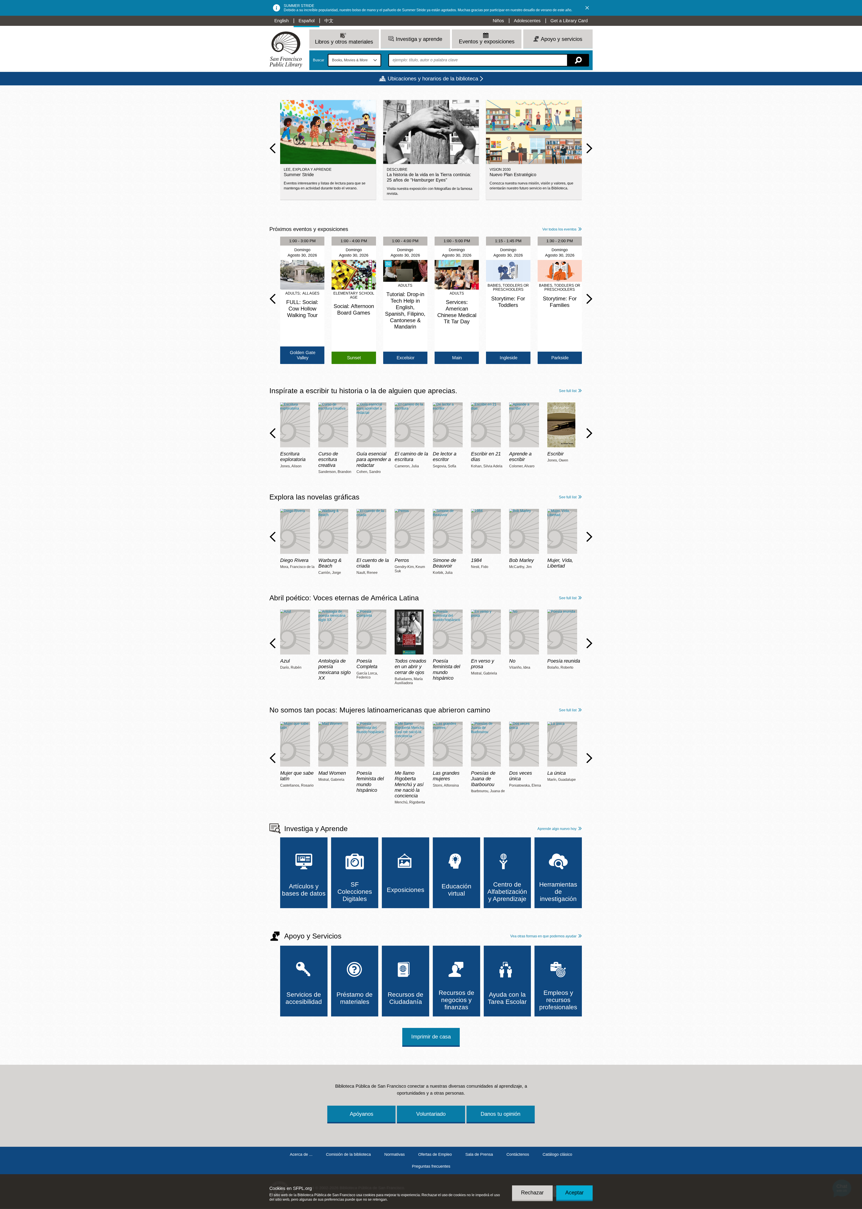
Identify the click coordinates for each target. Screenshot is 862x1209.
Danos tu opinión (500, 1114)
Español (306, 20)
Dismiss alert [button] (587, 8)
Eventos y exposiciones (487, 41)
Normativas (394, 1154)
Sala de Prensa (479, 1154)
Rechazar (532, 1192)
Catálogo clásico (557, 1154)
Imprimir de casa (431, 1037)
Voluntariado (431, 1114)
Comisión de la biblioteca (348, 1154)
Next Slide (589, 148)
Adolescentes (527, 20)
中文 (328, 20)
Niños (498, 20)
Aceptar (574, 1192)
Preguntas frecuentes (431, 1166)
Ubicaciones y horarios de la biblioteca (433, 78)
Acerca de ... (301, 1154)
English (281, 20)
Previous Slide (272, 148)
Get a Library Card (569, 20)
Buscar (318, 60)
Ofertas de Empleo (435, 1154)
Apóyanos (361, 1114)
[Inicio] (285, 49)
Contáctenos (517, 1154)
